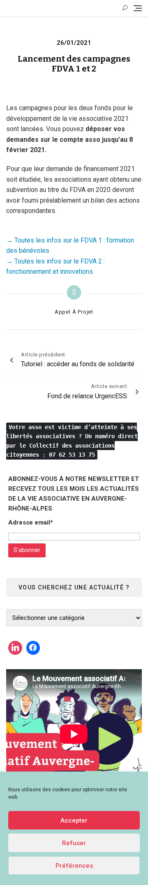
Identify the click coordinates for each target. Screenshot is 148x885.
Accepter (74, 820)
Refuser (74, 843)
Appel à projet (74, 312)
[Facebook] (33, 648)
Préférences (74, 865)
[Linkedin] (15, 648)
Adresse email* (30, 522)
